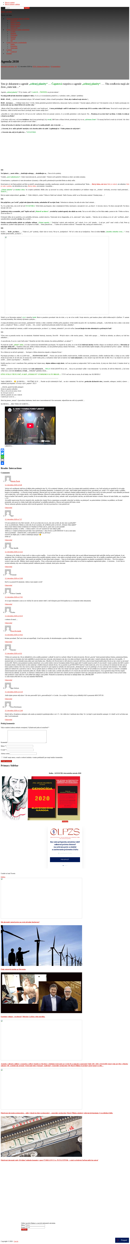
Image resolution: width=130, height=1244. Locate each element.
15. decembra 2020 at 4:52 (13, 653)
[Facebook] (65, 450)
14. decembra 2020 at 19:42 (14, 635)
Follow (3, 877)
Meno (3, 746)
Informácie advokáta (7, 66)
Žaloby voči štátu (6, 12)
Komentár (4, 742)
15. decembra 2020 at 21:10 (14, 692)
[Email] (65, 460)
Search (3, 8)
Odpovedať (8, 507)
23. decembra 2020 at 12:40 (14, 710)
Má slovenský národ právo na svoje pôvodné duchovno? (20, 922)
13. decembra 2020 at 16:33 (14, 616)
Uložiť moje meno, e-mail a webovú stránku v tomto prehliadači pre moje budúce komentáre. (33, 757)
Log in (16, 1241)
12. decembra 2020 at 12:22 (14, 552)
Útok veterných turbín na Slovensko (13, 969)
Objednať (65, 821)
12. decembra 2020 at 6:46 (13, 485)
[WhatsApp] (65, 456)
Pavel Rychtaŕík (16, 631)
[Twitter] (65, 453)
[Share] (65, 463)
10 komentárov (55, 66)
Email (23, 1227)
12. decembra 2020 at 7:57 (13, 519)
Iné (16, 66)
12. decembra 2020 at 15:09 (14, 578)
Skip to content (10, 2)
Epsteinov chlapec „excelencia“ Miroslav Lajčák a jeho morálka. (23, 1016)
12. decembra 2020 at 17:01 (14, 597)
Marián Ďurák (15, 481)
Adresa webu (5, 753)
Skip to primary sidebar (12, 4)
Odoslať (24, 1229)
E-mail (3, 750)
